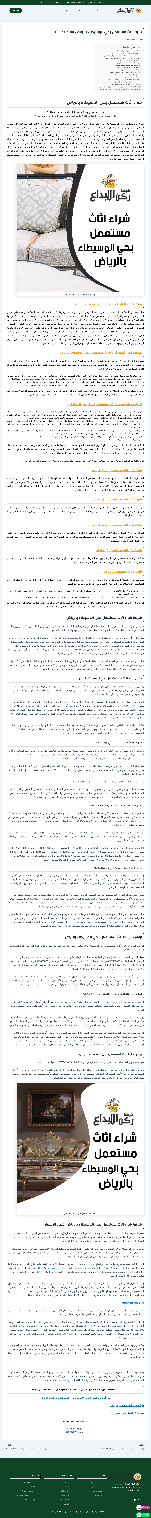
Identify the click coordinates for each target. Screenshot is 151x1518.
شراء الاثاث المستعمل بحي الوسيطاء (130, 77)
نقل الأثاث (98, 1495)
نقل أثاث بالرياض (101, 1397)
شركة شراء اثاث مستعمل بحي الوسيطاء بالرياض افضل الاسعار (120, 87)
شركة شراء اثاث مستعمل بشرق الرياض (129, 63)
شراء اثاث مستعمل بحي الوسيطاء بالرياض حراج (126, 82)
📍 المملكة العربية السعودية (25, 1495)
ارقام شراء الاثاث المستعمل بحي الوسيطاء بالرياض (123, 79)
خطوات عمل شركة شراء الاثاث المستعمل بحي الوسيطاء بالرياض (121, 56)
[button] (81, 10)
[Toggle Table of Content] (138, 47)
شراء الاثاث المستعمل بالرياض (131, 70)
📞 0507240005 (28, 1482)
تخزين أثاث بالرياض (81, 1397)
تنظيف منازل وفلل (95, 1482)
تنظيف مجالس (97, 1487)
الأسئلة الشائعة (63, 1500)
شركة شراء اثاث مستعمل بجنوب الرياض (128, 65)
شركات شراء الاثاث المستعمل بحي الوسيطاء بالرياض (125, 53)
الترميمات (99, 1500)
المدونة (68, 10)
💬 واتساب (31, 1487)
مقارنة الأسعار (64, 1491)
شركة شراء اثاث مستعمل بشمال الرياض (128, 60)
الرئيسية (96, 10)
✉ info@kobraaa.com (27, 1491)
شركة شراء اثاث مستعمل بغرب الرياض (129, 67)
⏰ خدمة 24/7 (30, 1500)
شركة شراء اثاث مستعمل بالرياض (127, 1405)
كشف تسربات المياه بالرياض (55, 1397)
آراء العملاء (65, 1495)
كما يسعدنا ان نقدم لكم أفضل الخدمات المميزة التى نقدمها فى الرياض (120, 89)
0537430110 (72, 1429)
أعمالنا (66, 1487)
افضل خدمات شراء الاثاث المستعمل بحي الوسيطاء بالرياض (123, 58)
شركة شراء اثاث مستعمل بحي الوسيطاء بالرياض (124, 72)
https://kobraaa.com (48, 1268)
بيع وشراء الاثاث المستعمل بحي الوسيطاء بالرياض (126, 84)
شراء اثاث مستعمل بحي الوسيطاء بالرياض (125, 51)
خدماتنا (82, 10)
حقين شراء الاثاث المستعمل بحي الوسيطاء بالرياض (125, 74)
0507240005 (70, 2)
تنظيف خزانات (97, 1491)
